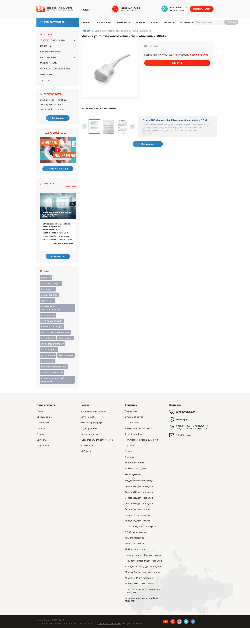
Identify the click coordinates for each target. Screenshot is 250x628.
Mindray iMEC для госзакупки (139, 583)
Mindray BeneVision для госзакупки (142, 572)
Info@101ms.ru (183, 435)
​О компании (124, 22)
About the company (134, 462)
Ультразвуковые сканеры (52, 40)
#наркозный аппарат (52, 326)
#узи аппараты (48, 349)
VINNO (61, 109)
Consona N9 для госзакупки (139, 503)
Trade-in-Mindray (133, 434)
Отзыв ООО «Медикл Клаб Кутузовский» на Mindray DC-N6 (175, 120)
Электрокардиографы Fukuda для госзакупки (142, 599)
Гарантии (130, 445)
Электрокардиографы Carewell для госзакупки (142, 591)
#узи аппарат (65, 338)
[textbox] (210, 22)
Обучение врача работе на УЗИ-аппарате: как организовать (56, 226)
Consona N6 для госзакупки (139, 486)
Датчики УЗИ (46, 46)
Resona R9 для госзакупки (138, 515)
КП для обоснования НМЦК (139, 480)
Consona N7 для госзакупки (139, 492)
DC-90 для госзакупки (136, 532)
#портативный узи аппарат (55, 332)
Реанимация (46, 74)
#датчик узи (47, 300)
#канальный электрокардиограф (51, 308)
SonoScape (62, 99)
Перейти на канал (58, 168)
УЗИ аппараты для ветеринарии (55, 69)
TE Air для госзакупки (135, 549)
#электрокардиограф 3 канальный (52, 380)
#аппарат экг (47, 289)
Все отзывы (147, 144)
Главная (86, 22)
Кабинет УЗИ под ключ (136, 468)
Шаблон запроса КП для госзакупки (143, 555)
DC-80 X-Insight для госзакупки (140, 526)
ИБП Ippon (45, 80)
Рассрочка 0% (132, 422)
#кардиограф (48, 315)
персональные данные (109, 623)
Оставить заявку (201, 9)
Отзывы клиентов (134, 416)
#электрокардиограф (52, 372)
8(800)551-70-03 (185, 412)
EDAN (60, 104)
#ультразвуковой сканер (53, 366)
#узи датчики (48, 355)
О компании (131, 411)
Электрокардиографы (50, 51)
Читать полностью (63, 243)
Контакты (169, 22)
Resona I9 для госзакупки (137, 509)
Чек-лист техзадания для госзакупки (143, 560)
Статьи (154, 22)
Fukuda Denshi (46, 109)
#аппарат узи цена (50, 283)
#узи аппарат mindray (52, 343)
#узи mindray (48, 338)
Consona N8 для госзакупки (139, 497)
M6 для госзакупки (134, 543)
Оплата (129, 451)
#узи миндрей (66, 355)
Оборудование (103, 22)
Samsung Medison (48, 104)
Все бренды (57, 118)
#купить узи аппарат (51, 320)
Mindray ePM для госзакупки (139, 577)
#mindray (46, 277)
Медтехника (186, 22)
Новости (141, 22)
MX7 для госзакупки (135, 537)
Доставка (129, 457)
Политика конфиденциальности (141, 439)
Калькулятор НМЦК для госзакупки (143, 566)
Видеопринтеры (48, 57)
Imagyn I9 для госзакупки (138, 520)
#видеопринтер (49, 294)
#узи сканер (47, 361)
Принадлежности (48, 63)
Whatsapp (181, 419)
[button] (68, 188)
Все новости (57, 256)
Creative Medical (47, 99)
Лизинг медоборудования (138, 428)
